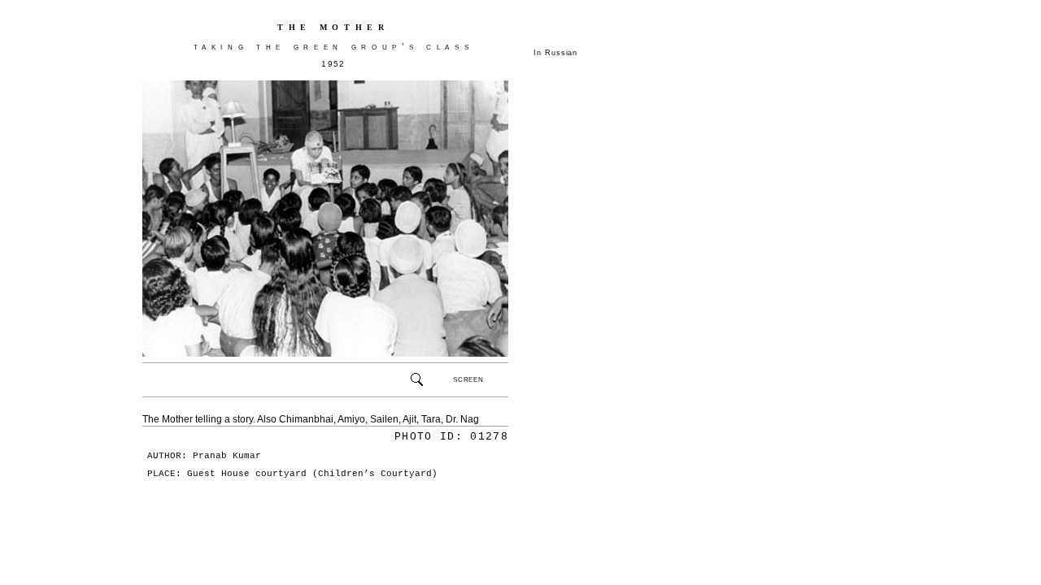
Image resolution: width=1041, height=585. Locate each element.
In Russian (555, 53)
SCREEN (469, 379)
